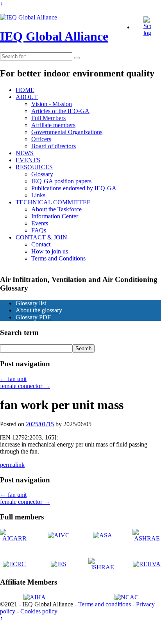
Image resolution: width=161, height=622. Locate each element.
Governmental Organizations (66, 132)
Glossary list (31, 303)
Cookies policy (38, 611)
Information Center (54, 216)
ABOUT (27, 97)
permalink (12, 464)
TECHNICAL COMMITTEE (53, 202)
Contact (40, 244)
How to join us (49, 251)
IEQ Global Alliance (54, 36)
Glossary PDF (33, 317)
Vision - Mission (51, 104)
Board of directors (53, 146)
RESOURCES (34, 167)
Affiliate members (53, 125)
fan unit (13, 379)
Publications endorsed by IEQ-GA (73, 188)
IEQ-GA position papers (61, 181)
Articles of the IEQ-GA (60, 111)
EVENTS (28, 160)
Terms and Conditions (58, 258)
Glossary (42, 174)
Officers (41, 139)
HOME (25, 90)
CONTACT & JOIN (41, 237)
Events (39, 223)
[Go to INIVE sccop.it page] (149, 33)
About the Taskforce (56, 209)
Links (38, 195)
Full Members (48, 118)
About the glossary (39, 310)
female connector (25, 386)
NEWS (25, 153)
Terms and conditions (104, 604)
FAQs (38, 230)
